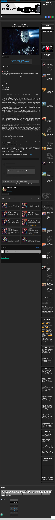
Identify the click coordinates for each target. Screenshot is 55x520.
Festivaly (19, 490)
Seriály (11, 494)
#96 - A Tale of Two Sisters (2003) (32, 220)
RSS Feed (43, 464)
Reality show (24, 492)
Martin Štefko (14, 26)
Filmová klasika (24, 490)
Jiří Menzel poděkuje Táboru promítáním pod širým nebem (47, 451)
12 (14, 508)
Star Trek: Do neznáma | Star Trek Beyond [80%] (47, 373)
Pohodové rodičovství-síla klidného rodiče (50, 244)
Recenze (28, 492)
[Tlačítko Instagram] (49, 17)
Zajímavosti (43, 494)
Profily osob (19, 492)
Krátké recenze (43, 491)
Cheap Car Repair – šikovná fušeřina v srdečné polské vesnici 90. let (50, 77)
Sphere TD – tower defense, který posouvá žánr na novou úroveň (49, 150)
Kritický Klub (32, 491)
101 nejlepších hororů (34, 225)
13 (16, 508)
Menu (3, 16)
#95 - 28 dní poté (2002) (11, 229)
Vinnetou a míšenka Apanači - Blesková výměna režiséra (47, 443)
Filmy (2, 491)
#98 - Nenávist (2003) (31, 212)
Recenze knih (36, 492)
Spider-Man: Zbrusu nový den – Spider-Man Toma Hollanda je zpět (50, 120)
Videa (40, 494)
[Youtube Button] (50, 17)
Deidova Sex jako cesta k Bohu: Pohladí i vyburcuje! (47, 414)
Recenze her (31, 492)
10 (11, 508)
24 (11, 512)
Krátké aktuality (37, 491)
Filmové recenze (49, 490)
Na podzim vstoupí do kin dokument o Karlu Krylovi (47, 391)
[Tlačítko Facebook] (46, 17)
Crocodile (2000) (49, 380)
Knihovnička (28, 491)
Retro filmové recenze (47, 492)
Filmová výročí (29, 490)
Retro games (3, 494)
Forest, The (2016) (49, 405)
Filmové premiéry (43, 490)
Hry (16, 491)
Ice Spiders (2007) (49, 389)
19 (14, 510)
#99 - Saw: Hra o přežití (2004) (12, 212)
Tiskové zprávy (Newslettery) (27, 494)
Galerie (5, 491)
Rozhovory (7, 494)
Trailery (33, 494)
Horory (13, 491)
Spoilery (21, 494)
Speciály (17, 494)
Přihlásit (43, 460)
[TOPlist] (3, 499)
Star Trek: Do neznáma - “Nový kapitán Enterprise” (46, 378)
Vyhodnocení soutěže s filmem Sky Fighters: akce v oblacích (47, 362)
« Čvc (11, 516)
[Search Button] (53, 17)
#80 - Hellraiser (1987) (20, 24)
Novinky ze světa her (13, 492)
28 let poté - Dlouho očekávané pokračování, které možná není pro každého (47, 334)
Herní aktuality (9, 491)
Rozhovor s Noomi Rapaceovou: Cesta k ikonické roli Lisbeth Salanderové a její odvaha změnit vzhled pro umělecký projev (47, 340)
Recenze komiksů (41, 492)
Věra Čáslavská (48, 425)
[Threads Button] (48, 17)
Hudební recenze (22, 491)
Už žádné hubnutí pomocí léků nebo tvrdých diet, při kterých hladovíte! (47, 407)
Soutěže (14, 494)
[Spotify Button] (52, 17)
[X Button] (45, 17)
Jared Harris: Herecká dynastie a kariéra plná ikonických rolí (50, 269)
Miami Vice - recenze (49, 349)
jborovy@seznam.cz (49, 479)
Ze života (7, 495)
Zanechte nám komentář (26, 26)
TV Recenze (37, 494)
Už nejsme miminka (49, 395)
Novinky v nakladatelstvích (6, 492)
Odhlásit (46, 460)
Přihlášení (38, 247)
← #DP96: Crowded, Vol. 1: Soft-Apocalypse (8, 198)
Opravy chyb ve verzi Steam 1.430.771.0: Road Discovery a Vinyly (47, 205)
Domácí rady (15, 490)
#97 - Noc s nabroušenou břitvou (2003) (13, 220)
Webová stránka (6, 193)
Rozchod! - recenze (49, 365)
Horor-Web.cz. (29, 154)
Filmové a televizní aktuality (36, 490)
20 (16, 510)
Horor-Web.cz (9, 191)
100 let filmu (3, 490)
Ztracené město (48, 360)
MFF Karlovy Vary (48, 491)
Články (10, 495)
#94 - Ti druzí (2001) (30, 229)
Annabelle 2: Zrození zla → (36, 198)
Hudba (18, 491)
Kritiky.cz (48, 2)
